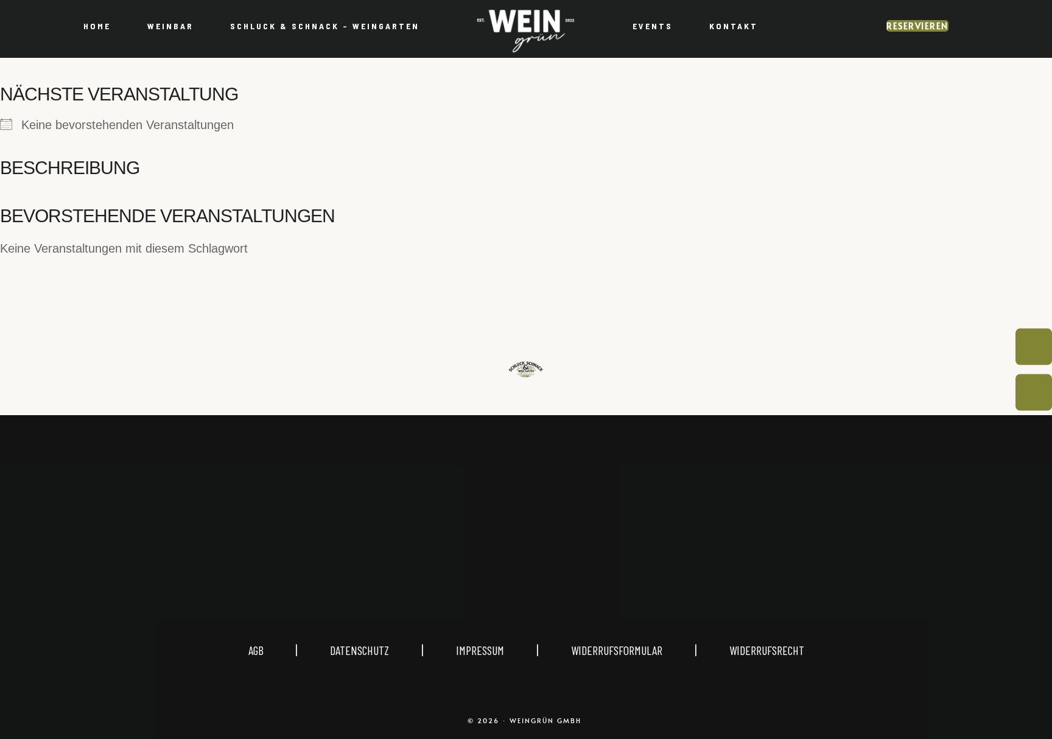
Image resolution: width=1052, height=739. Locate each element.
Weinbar (170, 26)
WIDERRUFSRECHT (766, 650)
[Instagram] (497, 562)
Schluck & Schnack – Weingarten (324, 26)
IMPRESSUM (480, 650)
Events (653, 26)
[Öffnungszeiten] (1033, 347)
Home (97, 26)
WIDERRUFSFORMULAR (616, 650)
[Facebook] (555, 562)
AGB (271, 650)
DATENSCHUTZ (359, 650)
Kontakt (733, 26)
